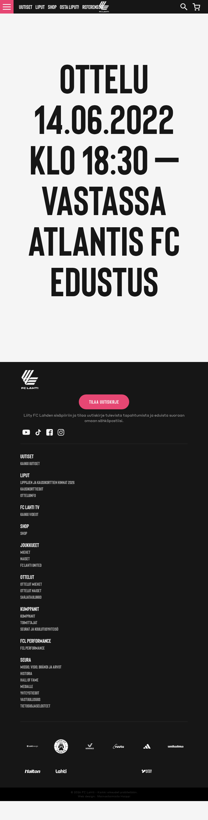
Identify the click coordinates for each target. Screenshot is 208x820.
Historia (26, 673)
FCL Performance (32, 647)
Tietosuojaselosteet (35, 705)
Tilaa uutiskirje (104, 402)
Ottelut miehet (31, 584)
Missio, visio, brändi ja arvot (40, 666)
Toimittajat (28, 622)
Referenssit (93, 7)
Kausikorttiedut (31, 488)
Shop (52, 7)
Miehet (25, 552)
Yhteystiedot (29, 692)
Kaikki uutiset (30, 463)
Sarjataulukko (30, 597)
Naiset (25, 558)
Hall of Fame (29, 679)
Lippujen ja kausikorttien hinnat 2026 (47, 482)
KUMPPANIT (27, 615)
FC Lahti (88, 792)
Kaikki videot (29, 514)
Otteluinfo (28, 495)
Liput (40, 7)
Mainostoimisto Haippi (113, 796)
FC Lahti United (30, 565)
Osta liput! (69, 7)
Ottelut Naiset (30, 590)
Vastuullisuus (30, 699)
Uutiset (25, 7)
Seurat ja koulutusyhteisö (39, 628)
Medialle (26, 686)
